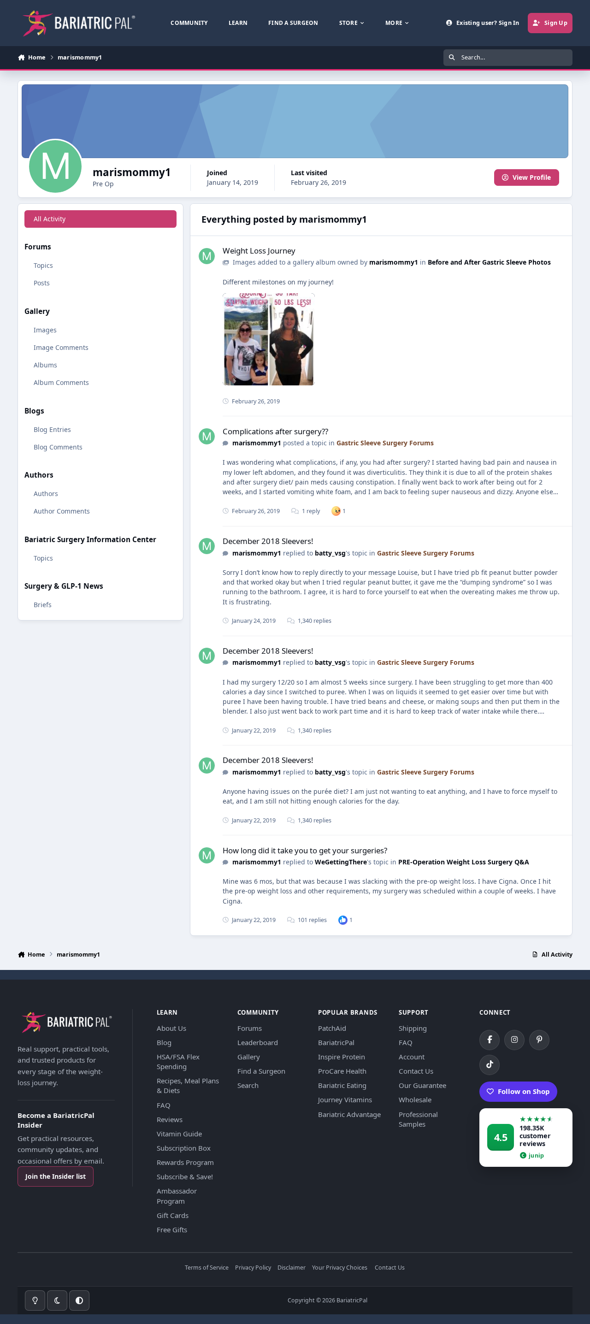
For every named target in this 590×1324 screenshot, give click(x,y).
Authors (46, 493)
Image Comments (61, 347)
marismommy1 (393, 262)
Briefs (43, 604)
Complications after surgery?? (275, 431)
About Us (171, 1028)
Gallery (248, 1056)
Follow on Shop (524, 1091)
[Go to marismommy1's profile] (207, 256)
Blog (164, 1042)
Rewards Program (185, 1162)
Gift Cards (173, 1215)
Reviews (170, 1119)
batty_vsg (330, 553)
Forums (249, 1028)
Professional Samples (418, 1119)
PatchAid (332, 1028)
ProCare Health (342, 1071)
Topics (43, 265)
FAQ (164, 1105)
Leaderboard (257, 1042)
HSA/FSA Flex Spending (178, 1061)
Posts (42, 282)
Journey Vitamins (345, 1099)
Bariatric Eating (342, 1085)
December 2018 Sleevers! (268, 541)
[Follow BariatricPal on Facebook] (489, 1040)
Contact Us (416, 1071)
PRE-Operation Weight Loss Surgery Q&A (463, 861)
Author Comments (62, 511)
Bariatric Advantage (349, 1114)
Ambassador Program (177, 1195)
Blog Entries (52, 429)
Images (45, 329)
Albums (45, 365)
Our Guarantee (422, 1085)
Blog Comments (58, 447)
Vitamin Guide (179, 1133)
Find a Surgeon (261, 1071)
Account (412, 1056)
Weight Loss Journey (259, 250)
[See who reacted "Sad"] (336, 510)
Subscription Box (184, 1148)
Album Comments (61, 382)
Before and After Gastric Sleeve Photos (489, 262)
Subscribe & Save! (185, 1176)
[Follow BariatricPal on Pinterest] (539, 1040)
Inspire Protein (341, 1056)
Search (248, 1085)
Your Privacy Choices (339, 1268)
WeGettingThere (341, 861)
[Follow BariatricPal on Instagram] (514, 1040)
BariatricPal (336, 1042)
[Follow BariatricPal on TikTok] (489, 1065)
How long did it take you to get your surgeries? (305, 850)
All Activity (49, 218)
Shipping (413, 1028)
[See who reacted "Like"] (343, 920)
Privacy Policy (253, 1268)
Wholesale (415, 1099)
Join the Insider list (55, 1176)
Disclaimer (291, 1268)
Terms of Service (207, 1268)
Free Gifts (172, 1229)
